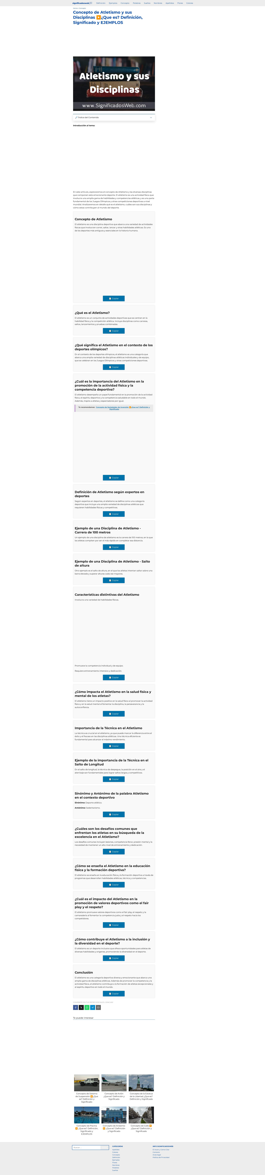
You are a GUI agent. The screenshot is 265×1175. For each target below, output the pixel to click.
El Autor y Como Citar (161, 1150)
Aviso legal (157, 1155)
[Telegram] (92, 1007)
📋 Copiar (114, 298)
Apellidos (170, 3)
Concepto (125, 3)
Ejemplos (113, 3)
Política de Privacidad (161, 1157)
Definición (100, 3)
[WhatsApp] (86, 1007)
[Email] (98, 1007)
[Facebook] (75, 1007)
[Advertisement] (114, 40)
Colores (189, 3)
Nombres (158, 3)
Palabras (136, 3)
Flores (180, 3)
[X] (81, 1007)
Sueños (147, 3)
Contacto (156, 1152)
